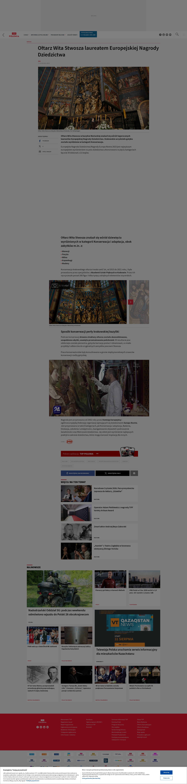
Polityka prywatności (32, 781)
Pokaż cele (166, 778)
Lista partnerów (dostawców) (91, 778)
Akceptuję (166, 772)
